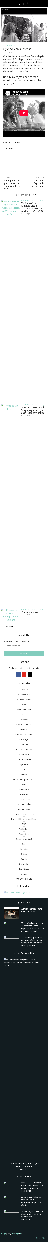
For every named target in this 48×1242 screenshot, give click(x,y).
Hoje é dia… (24, 764)
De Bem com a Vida (24, 734)
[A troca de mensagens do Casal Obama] (11, 913)
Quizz (24, 844)
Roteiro (24, 854)
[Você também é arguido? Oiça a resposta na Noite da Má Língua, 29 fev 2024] (10, 300)
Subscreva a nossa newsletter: (18, 641)
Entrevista (24, 754)
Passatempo (24, 809)
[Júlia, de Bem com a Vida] (24, 3)
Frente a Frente (24, 759)
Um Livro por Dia (24, 878)
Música (24, 774)
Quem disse (24, 834)
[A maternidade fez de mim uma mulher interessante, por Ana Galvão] (11, 1201)
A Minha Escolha (10, 46)
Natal (24, 784)
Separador (24, 863)
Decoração (24, 739)
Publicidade (24, 829)
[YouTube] (24, 674)
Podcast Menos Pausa (24, 814)
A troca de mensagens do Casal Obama (31, 910)
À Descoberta (24, 694)
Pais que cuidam (24, 804)
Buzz (24, 714)
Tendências (24, 868)
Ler (24, 769)
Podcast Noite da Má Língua (24, 819)
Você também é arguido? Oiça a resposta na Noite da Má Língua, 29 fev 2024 (32, 207)
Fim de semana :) (29, 612)
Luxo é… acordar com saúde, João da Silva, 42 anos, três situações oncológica (32, 1186)
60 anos (24, 689)
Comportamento (24, 724)
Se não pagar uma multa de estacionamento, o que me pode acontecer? (32, 1215)
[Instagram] (30, 674)
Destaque (42, 200)
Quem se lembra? (24, 839)
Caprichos (24, 719)
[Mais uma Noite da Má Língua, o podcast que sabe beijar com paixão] (10, 504)
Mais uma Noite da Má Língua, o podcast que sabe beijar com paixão (32, 410)
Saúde (24, 858)
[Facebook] (18, 674)
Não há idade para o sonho (24, 779)
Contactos (40, 1237)
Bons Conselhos (24, 709)
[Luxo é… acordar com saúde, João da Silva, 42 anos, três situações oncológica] (11, 1187)
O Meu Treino (24, 799)
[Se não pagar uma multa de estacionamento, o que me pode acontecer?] (11, 1215)
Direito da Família (24, 749)
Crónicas (24, 729)
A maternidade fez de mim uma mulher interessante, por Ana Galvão (31, 1201)
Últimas (24, 873)
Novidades (24, 789)
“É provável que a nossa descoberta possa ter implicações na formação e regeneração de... (32, 927)
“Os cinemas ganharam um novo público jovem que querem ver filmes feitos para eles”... (31, 941)
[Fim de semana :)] (10, 614)
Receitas (24, 849)
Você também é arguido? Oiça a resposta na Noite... (24, 1165)
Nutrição (24, 794)
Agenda (24, 704)
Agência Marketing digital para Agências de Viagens (27, 1233)
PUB (24, 824)
